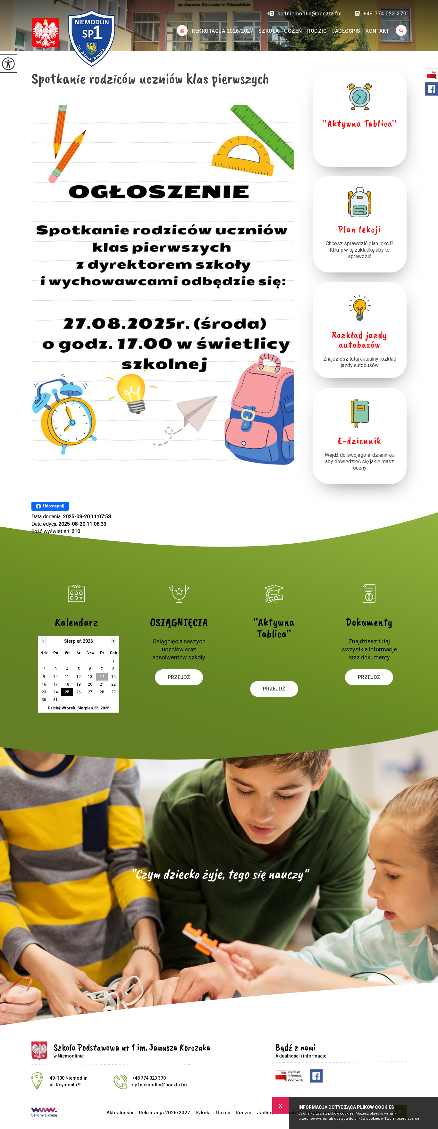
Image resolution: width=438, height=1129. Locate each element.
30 (44, 700)
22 (113, 684)
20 (90, 684)
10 (55, 676)
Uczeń (293, 31)
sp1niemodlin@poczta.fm (309, 14)
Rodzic (317, 31)
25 (67, 692)
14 (102, 676)
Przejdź (179, 677)
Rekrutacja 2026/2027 (222, 31)
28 (102, 692)
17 (55, 684)
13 (90, 676)
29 (113, 692)
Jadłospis (346, 31)
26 (78, 692)
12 (78, 676)
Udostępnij (53, 506)
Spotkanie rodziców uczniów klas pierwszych (150, 78)
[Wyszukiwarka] (399, 30)
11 (67, 676)
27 (90, 692)
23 (44, 692)
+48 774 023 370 (385, 14)
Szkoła (268, 31)
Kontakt (378, 31)
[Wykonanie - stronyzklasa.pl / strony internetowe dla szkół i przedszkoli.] (44, 1113)
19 (78, 684)
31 (55, 700)
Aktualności (182, 30)
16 (44, 684)
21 (102, 684)
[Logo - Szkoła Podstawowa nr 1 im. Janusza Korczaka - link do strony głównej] (73, 38)
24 (55, 692)
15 (113, 676)
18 (67, 684)
